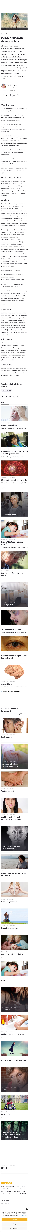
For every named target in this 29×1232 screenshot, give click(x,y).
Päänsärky (5, 1168)
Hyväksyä (14, 1219)
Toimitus (3, 1206)
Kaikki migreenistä (9, 902)
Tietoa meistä (5, 1203)
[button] (26, 1209)
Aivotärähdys (6, 684)
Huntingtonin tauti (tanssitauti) (14, 1060)
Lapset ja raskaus (12, 539)
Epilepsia (6, 1010)
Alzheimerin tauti (9, 515)
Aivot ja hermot (7, 390)
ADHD (3, 980)
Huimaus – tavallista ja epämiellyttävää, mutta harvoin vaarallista (11, 1134)
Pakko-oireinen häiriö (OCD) (12, 1034)
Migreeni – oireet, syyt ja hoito (14, 480)
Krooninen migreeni (9, 928)
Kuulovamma (6, 737)
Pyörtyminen (7, 605)
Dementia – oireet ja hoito (12, 954)
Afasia (5, 1090)
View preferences (14, 1228)
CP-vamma (5, 1114)
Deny (14, 1224)
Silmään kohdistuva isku (11, 629)
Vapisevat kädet (7, 791)
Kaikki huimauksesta (9, 425)
